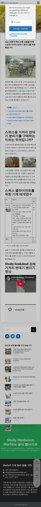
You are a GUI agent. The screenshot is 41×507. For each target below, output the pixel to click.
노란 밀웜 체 (14, 176)
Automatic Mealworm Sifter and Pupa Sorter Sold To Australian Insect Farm (23, 369)
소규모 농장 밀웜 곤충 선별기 (23, 393)
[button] (38, 2)
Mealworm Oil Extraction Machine (24, 377)
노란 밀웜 (8, 170)
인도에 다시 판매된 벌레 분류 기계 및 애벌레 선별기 (24, 386)
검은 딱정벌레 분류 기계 (21, 401)
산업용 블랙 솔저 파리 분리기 (23, 409)
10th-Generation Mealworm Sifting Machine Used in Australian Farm (22, 351)
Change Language (20, 29)
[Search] (33, 329)
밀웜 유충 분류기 (18, 418)
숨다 (14, 107)
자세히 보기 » (16, 355)
